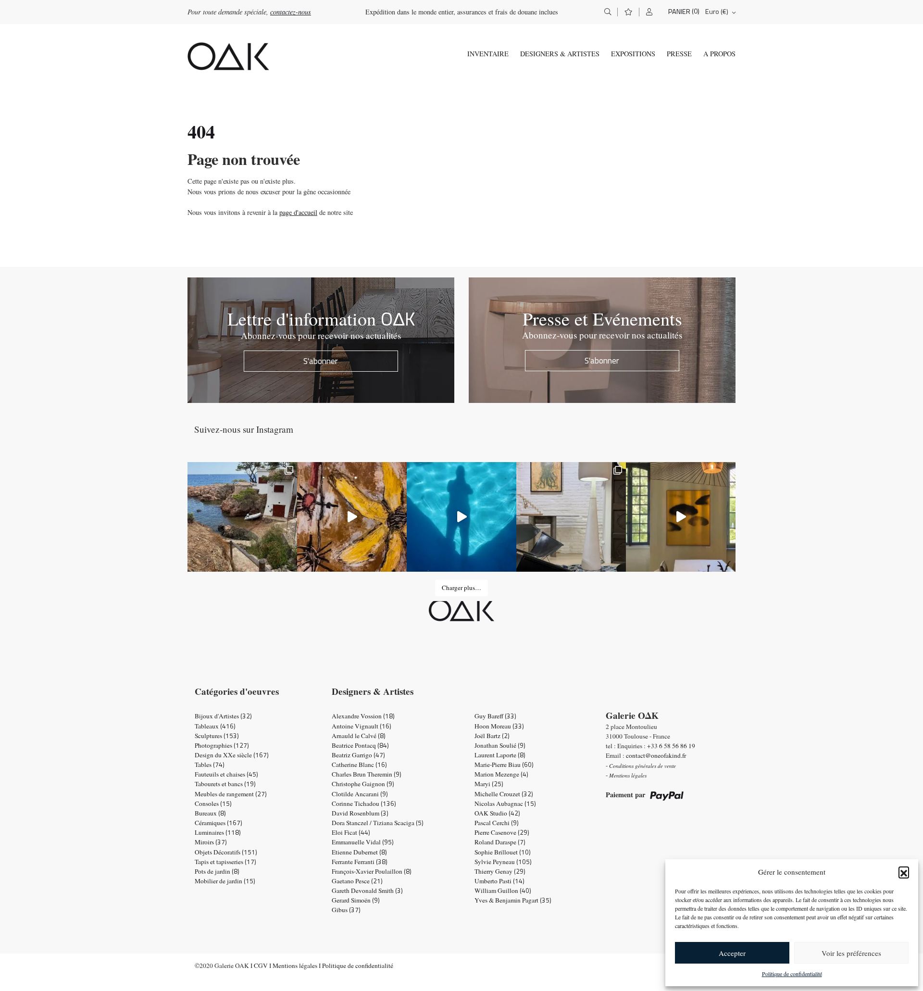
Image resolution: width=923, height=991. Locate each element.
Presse (679, 53)
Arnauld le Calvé (359, 735)
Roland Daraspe (499, 842)
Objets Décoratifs (226, 852)
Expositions (633, 53)
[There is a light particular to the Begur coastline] (242, 517)
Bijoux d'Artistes (223, 716)
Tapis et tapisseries (225, 861)
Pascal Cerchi (496, 822)
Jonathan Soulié (499, 745)
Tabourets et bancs (225, 783)
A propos (719, 53)
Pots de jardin (217, 871)
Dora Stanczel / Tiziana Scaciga (378, 822)
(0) (695, 11)
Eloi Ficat (351, 832)
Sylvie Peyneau (503, 861)
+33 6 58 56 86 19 (671, 745)
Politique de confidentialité (792, 974)
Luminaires (218, 832)
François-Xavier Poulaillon (372, 871)
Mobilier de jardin (225, 881)
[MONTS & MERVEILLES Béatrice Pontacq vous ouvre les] (681, 517)
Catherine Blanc (359, 764)
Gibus (346, 909)
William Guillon (502, 890)
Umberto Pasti (499, 881)
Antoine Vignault (361, 726)
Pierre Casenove (501, 832)
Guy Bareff (495, 716)
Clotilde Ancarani (360, 794)
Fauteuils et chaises (226, 774)
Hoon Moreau (499, 726)
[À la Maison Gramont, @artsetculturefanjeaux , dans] (352, 517)
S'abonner (320, 360)
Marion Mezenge (501, 774)
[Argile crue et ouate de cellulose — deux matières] (571, 517)
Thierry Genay (499, 871)
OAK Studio (497, 813)
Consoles (213, 803)
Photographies (222, 745)
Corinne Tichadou (364, 803)
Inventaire (488, 53)
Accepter (732, 953)
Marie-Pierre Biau (504, 764)
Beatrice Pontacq (360, 745)
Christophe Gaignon (363, 783)
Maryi (488, 783)
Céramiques (218, 822)
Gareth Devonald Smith (367, 890)
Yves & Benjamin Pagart (512, 900)
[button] (904, 872)
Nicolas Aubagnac (505, 803)
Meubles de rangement (231, 794)
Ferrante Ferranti (359, 861)
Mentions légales (295, 965)
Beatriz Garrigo (358, 755)
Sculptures (217, 735)
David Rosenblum (360, 813)
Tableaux (215, 726)
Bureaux (210, 813)
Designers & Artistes (559, 53)
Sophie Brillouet (502, 852)
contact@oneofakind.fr (656, 755)
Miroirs (211, 842)
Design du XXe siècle (232, 755)
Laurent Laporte (499, 755)
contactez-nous (290, 11)
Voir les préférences (851, 953)
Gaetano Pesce (357, 881)
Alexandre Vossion (363, 716)
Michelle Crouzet (503, 794)
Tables (210, 764)
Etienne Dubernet (359, 852)
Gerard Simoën (356, 900)
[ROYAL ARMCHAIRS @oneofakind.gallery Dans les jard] (461, 517)
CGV (261, 965)
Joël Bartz (492, 735)
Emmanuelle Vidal (363, 842)
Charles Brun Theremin (366, 774)
